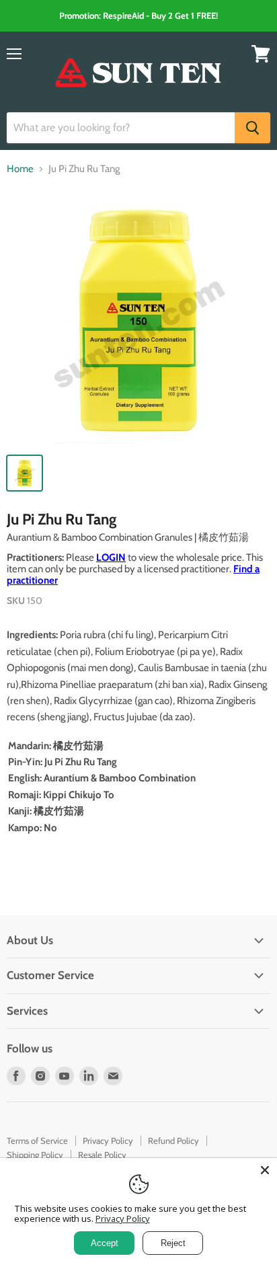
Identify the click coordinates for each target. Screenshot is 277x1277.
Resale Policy (102, 1154)
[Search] (252, 127)
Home (20, 169)
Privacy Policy (108, 1140)
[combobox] (121, 127)
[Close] (265, 1170)
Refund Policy (173, 1140)
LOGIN (111, 557)
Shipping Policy (35, 1154)
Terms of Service (37, 1140)
